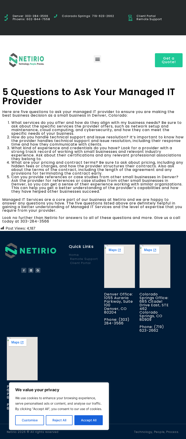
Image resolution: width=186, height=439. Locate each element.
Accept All (88, 420)
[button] (97, 59)
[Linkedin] (30, 270)
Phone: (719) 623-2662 (152, 328)
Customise (30, 420)
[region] (59, 406)
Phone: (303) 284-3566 (117, 321)
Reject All (59, 420)
